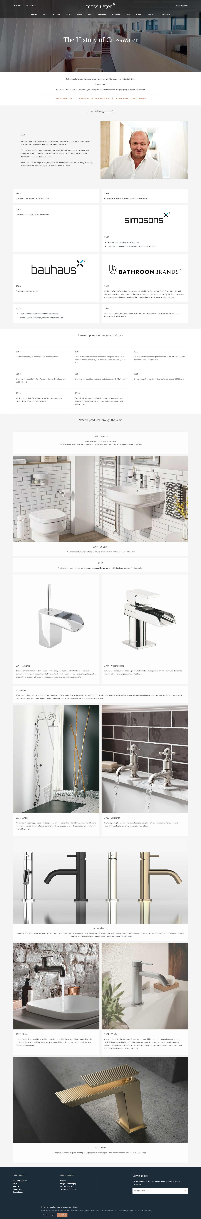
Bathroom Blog (66, 1186)
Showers (34, 14)
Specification (165, 14)
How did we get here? (64, 98)
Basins (79, 14)
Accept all (62, 1215)
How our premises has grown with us (94, 98)
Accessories (116, 14)
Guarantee (17, 1189)
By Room (139, 14)
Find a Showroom (20, 1181)
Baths (45, 14)
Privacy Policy (129, 1210)
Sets (128, 14)
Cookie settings (48, 1215)
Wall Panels (102, 14)
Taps (90, 14)
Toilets (68, 14)
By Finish (151, 14)
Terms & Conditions (144, 1210)
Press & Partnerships (68, 1189)
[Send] (184, 1191)
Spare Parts (18, 1192)
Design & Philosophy (68, 1183)
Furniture (56, 14)
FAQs (15, 1183)
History (63, 1181)
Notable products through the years (131, 98)
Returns (16, 1186)
